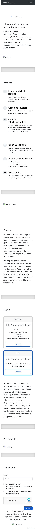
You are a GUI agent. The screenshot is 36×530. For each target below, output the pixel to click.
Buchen (18, 344)
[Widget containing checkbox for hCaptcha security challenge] (17, 500)
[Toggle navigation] (31, 2)
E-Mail (5, 475)
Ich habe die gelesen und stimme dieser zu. (19, 492)
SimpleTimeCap (8, 3)
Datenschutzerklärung (20, 491)
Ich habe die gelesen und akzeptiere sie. (19, 486)
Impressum (30, 528)
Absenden (28, 508)
